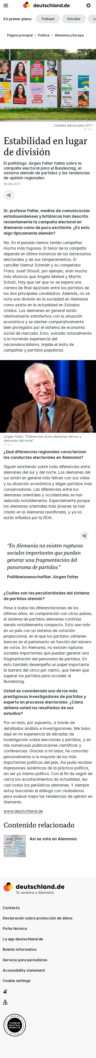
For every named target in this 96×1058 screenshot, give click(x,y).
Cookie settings (17, 980)
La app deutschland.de (23, 939)
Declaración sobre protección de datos (38, 918)
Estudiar (73, 19)
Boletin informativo (20, 949)
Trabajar (47, 19)
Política (44, 35)
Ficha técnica (15, 928)
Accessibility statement (24, 970)
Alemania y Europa (69, 35)
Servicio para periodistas (25, 960)
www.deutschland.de (23, 811)
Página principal (20, 35)
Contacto (11, 908)
